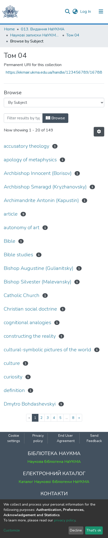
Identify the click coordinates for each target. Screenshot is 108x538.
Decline (76, 530)
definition (14, 390)
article (11, 214)
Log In (86, 11)
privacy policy (64, 520)
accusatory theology (26, 146)
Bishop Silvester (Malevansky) (37, 281)
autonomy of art (21, 227)
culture (12, 363)
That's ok (93, 530)
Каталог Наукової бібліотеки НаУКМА (54, 481)
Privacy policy (38, 438)
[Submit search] (67, 11)
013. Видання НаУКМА (43, 29)
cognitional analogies (27, 322)
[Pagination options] (99, 131)
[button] (75, 12)
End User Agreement (66, 438)
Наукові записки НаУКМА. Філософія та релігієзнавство (35, 35)
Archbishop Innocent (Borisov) (38, 173)
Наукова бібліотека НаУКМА (54, 461)
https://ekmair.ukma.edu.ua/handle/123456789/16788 (54, 72)
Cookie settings (13, 438)
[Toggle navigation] (101, 12)
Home (9, 29)
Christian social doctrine (30, 309)
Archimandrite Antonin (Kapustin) (41, 200)
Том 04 (72, 35)
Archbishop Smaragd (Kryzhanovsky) (45, 186)
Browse (57, 118)
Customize (12, 530)
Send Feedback (94, 438)
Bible (9, 241)
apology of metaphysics (30, 159)
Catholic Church (21, 295)
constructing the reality (30, 336)
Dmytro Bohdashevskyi (30, 404)
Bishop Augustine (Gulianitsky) (38, 268)
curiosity (13, 376)
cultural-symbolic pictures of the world (47, 349)
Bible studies (18, 254)
